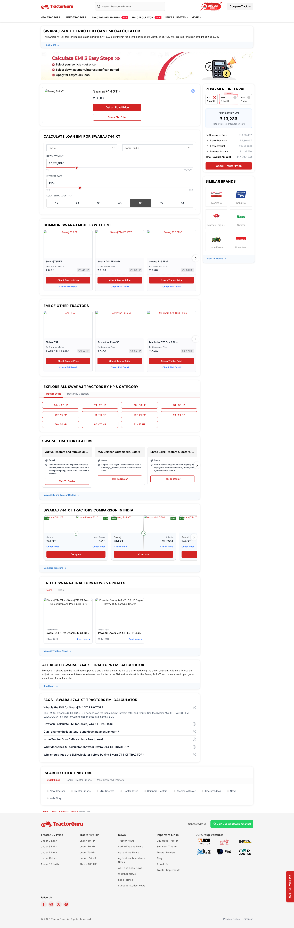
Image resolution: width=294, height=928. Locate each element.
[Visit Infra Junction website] (245, 841)
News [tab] (49, 589)
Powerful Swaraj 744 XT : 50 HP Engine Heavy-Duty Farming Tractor (119, 632)
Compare (76, 554)
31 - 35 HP (179, 405)
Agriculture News (128, 852)
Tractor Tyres (130, 790)
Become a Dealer (185, 790)
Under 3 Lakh (49, 840)
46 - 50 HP (140, 414)
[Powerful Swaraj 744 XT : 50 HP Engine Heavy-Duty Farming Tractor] (119, 612)
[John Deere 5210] (92, 524)
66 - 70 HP (100, 424)
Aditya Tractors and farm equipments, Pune (67, 452)
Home (45, 811)
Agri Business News (130, 867)
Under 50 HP (87, 846)
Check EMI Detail (68, 286)
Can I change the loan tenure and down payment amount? (81, 731)
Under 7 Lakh (49, 852)
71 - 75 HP (139, 424)
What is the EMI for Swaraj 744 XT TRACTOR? (73, 707)
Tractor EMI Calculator (64, 811)
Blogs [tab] (61, 589)
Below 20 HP (60, 405)
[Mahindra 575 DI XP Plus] (171, 324)
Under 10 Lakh (49, 858)
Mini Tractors (107, 790)
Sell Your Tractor (167, 846)
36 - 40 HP (61, 414)
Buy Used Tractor (167, 840)
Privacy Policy (231, 919)
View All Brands (215, 258)
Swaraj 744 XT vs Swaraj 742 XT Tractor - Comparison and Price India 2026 (68, 632)
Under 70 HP (87, 852)
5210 (102, 541)
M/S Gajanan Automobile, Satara (119, 452)
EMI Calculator (142, 17)
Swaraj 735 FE (54, 261)
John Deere (99, 537)
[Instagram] (51, 904)
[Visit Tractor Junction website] (224, 841)
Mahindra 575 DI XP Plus (163, 342)
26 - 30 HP (140, 405)
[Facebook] (44, 904)
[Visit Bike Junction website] (203, 841)
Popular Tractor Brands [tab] (79, 779)
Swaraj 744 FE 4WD (108, 261)
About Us (162, 864)
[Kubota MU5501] (160, 524)
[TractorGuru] (62, 823)
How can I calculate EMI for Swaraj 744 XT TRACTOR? (78, 724)
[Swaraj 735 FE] (68, 244)
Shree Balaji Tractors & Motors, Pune (172, 452)
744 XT (51, 541)
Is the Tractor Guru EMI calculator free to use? (73, 739)
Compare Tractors (240, 6)
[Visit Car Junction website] (245, 851)
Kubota (169, 537)
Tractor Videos (213, 790)
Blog (159, 858)
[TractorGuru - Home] (57, 6)
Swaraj (49, 537)
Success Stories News (131, 885)
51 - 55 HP (179, 414)
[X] (59, 904)
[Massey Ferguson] (211, 6)
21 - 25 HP (100, 405)
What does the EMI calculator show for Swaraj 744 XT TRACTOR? (86, 747)
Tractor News (126, 840)
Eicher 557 (52, 342)
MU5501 (167, 541)
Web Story (55, 798)
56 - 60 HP (61, 424)
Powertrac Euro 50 (108, 342)
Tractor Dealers (166, 852)
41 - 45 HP (100, 414)
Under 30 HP (87, 840)
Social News (125, 879)
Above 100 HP (88, 864)
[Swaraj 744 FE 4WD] (119, 244)
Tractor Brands (82, 790)
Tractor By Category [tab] (78, 393)
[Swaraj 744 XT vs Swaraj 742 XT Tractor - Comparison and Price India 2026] (68, 612)
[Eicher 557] (68, 324)
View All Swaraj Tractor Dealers (60, 495)
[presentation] (43, 258)
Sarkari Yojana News (130, 846)
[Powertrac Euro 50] (119, 324)
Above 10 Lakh (50, 864)
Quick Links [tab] (53, 779)
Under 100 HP (87, 858)
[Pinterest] (66, 904)
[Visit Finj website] (224, 851)
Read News (82, 639)
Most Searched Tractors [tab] (110, 779)
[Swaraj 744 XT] (60, 524)
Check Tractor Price (68, 280)
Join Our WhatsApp (234, 823)
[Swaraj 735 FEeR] (171, 244)
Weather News (127, 873)
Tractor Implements (106, 17)
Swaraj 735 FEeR (158, 261)
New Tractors (57, 790)
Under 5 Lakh (49, 846)
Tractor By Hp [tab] (53, 393)
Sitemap (248, 919)
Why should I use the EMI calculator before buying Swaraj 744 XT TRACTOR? (94, 754)
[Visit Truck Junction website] (203, 851)
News (233, 790)
